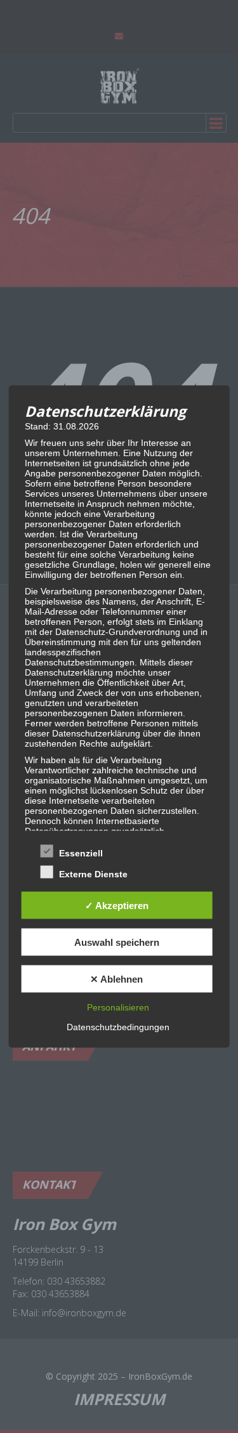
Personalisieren (118, 1007)
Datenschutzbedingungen (118, 1027)
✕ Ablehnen (116, 978)
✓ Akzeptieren (117, 905)
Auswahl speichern (116, 941)
